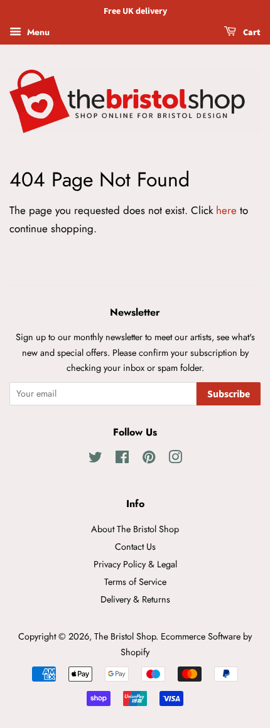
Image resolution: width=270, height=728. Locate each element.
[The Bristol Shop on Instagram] (175, 459)
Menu (37, 32)
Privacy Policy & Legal (135, 564)
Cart (251, 32)
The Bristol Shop (125, 636)
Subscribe (228, 394)
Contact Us (135, 546)
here (226, 210)
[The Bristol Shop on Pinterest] (149, 459)
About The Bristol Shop (135, 529)
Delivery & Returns (135, 599)
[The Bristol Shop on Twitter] (95, 459)
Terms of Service (135, 581)
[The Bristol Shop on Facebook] (122, 459)
